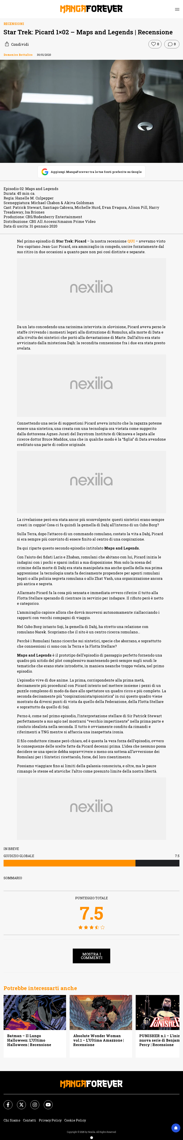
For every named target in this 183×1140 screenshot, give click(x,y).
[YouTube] (45, 1102)
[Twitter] (19, 1102)
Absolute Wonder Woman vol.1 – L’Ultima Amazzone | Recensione (98, 1040)
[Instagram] (32, 1102)
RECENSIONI (14, 24)
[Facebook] (5, 1102)
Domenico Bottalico (18, 54)
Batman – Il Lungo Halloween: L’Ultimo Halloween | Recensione (29, 1040)
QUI (131, 241)
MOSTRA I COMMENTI (91, 956)
